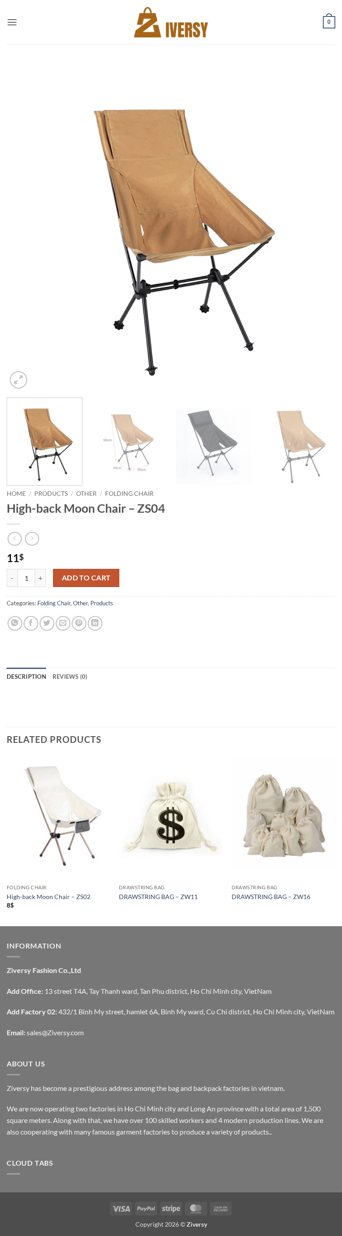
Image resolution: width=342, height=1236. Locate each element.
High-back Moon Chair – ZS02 (48, 896)
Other (86, 493)
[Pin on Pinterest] (79, 623)
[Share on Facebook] (31, 623)
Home (16, 493)
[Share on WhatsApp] (15, 623)
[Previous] (24, 226)
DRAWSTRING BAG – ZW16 (271, 896)
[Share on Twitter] (47, 623)
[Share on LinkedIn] (95, 623)
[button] (12, 22)
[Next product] (14, 539)
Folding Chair (129, 493)
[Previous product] (32, 539)
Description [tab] (26, 676)
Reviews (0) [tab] (70, 676)
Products (51, 493)
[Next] (317, 226)
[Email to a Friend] (63, 623)
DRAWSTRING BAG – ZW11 (158, 896)
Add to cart (86, 578)
